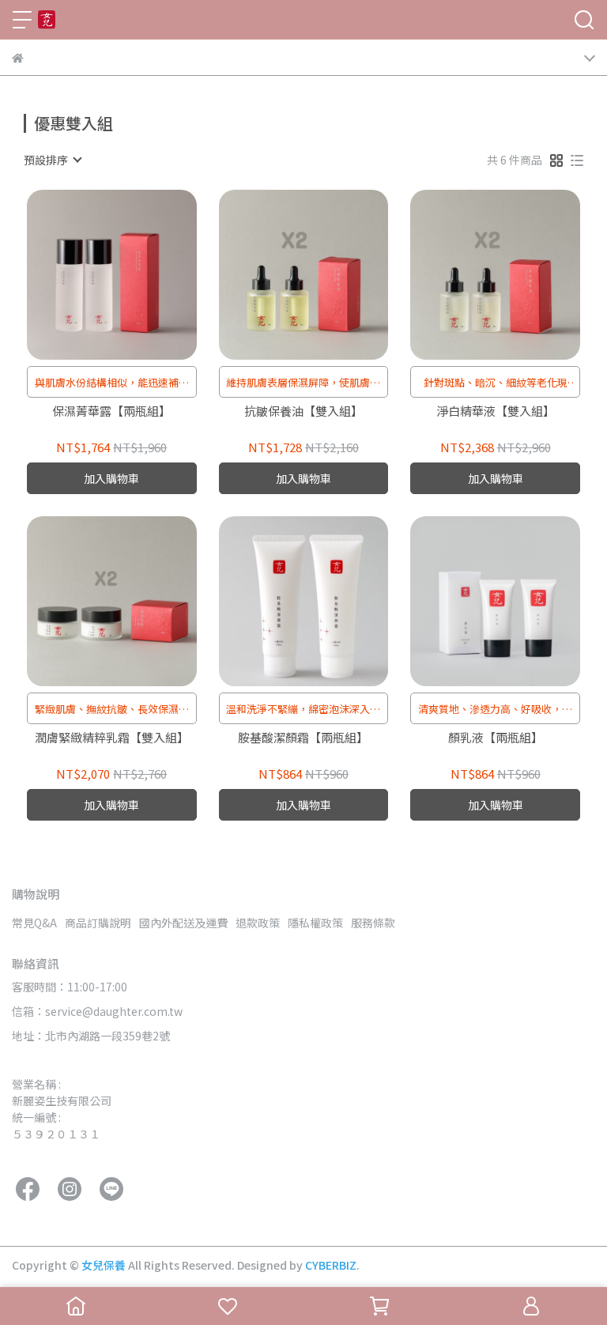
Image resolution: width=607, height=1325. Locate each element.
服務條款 (373, 923)
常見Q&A (34, 923)
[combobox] (52, 159)
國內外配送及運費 (183, 923)
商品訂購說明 (98, 923)
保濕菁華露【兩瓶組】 (111, 411)
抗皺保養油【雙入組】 (303, 411)
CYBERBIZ (330, 1265)
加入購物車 (111, 478)
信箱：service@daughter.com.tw (97, 1011)
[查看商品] (89, 275)
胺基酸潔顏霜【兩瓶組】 (303, 738)
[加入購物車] (134, 275)
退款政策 (258, 923)
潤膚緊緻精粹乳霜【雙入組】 (112, 738)
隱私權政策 (315, 923)
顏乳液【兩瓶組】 (495, 738)
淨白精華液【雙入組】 (495, 411)
